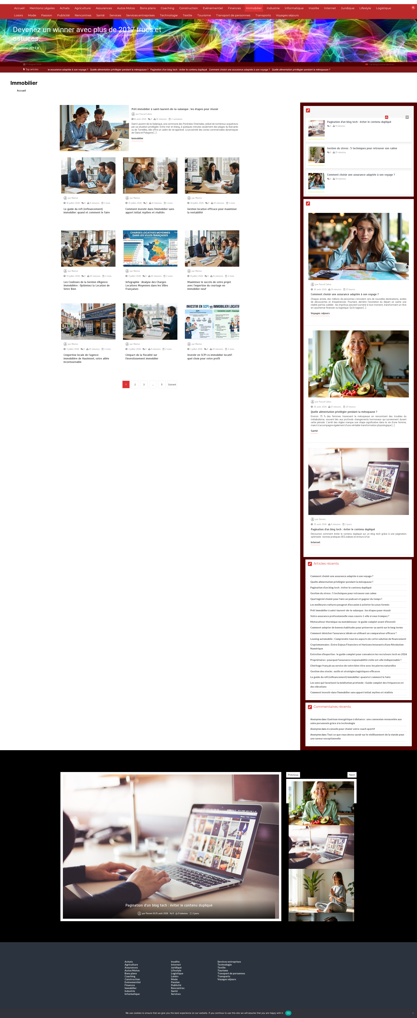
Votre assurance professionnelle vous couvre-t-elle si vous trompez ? (349, 616)
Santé (100, 15)
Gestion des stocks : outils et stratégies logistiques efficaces (345, 671)
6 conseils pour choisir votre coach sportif (351, 728)
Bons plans (148, 8)
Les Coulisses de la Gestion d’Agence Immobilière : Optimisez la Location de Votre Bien (87, 285)
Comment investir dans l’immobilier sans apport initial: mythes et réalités (149, 210)
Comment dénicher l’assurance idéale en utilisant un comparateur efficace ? (353, 633)
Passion (46, 15)
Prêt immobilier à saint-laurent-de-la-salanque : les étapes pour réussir (174, 109)
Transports (263, 15)
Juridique (347, 8)
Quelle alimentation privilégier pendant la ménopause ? (216, 69)
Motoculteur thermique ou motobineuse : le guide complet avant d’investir (353, 621)
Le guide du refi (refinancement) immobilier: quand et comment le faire (87, 210)
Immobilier (254, 8)
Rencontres (83, 15)
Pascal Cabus (146, 114)
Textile (187, 15)
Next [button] (352, 774)
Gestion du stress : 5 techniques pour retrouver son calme (362, 121)
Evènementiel (213, 8)
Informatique (294, 8)
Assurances (104, 8)
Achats (65, 8)
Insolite (314, 8)
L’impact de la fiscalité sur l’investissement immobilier (141, 356)
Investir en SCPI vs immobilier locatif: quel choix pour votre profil (209, 356)
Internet (330, 8)
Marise (75, 198)
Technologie (169, 15)
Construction (188, 8)
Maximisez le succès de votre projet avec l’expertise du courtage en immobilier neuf (209, 285)
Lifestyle (365, 8)
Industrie (273, 8)
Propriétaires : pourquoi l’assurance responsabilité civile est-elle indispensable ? (355, 659)
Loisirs (18, 15)
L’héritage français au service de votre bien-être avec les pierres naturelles (353, 665)
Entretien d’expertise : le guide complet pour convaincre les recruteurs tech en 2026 (358, 654)
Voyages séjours (287, 15)
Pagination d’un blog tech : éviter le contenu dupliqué (93, 69)
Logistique (383, 8)
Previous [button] (293, 774)
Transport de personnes (233, 15)
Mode (32, 15)
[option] (154, 69)
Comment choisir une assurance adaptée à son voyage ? (154, 69)
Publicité (63, 15)
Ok (288, 1013)
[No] (413, 1013)
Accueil (19, 8)
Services (115, 15)
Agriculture (83, 8)
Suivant (172, 384)
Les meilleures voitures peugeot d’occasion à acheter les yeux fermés (349, 604)
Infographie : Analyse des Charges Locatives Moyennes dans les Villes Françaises (146, 285)
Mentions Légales (42, 8)
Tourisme (204, 15)
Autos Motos (126, 8)
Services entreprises (140, 15)
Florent (322, 519)
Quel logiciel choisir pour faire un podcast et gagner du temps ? (346, 598)
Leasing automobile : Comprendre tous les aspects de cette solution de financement (358, 638)
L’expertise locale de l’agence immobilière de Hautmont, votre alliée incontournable (86, 358)
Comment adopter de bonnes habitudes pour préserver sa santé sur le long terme (356, 627)
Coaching (167, 8)
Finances (234, 8)
